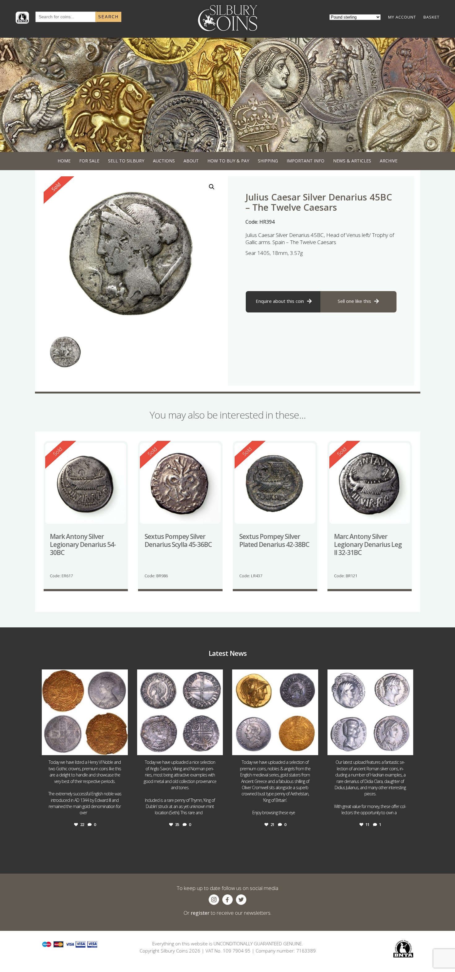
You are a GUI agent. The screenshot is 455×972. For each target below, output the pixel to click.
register (200, 912)
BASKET (431, 17)
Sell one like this (354, 301)
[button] (211, 186)
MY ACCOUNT (402, 17)
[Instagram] (121, 747)
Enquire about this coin (280, 301)
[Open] (85, 712)
